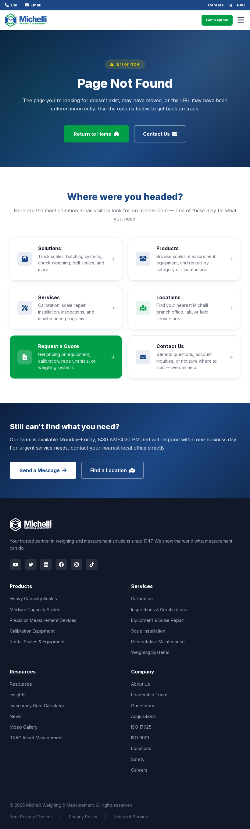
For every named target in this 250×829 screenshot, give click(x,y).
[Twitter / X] (31, 564)
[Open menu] (240, 20)
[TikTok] (92, 564)
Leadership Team (149, 694)
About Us (140, 684)
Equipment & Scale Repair (157, 620)
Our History (142, 705)
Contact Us (156, 134)
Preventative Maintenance (158, 641)
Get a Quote (217, 19)
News (16, 716)
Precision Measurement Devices (43, 620)
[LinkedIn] (46, 564)
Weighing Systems (150, 652)
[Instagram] (76, 564)
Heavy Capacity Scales (33, 598)
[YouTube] (15, 564)
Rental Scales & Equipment (37, 641)
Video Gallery (24, 727)
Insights (18, 694)
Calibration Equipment (32, 630)
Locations (141, 748)
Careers (216, 4)
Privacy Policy (83, 816)
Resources (21, 684)
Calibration (142, 598)
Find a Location (108, 470)
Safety (138, 759)
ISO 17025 (141, 727)
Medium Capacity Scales (35, 609)
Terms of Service (130, 816)
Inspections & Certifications (159, 609)
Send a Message (40, 470)
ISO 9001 (140, 737)
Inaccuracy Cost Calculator (37, 705)
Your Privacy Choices (31, 816)
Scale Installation (148, 630)
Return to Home (92, 134)
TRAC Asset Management (36, 737)
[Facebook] (61, 564)
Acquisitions (143, 716)
